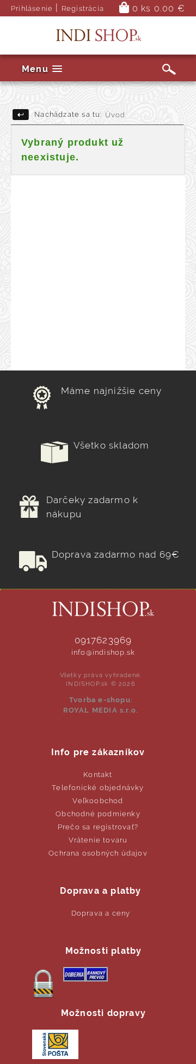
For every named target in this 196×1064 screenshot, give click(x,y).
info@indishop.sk (103, 652)
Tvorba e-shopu (100, 700)
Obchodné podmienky (98, 814)
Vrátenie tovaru (98, 840)
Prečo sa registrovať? (98, 827)
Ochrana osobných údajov (98, 853)
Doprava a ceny (101, 913)
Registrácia (83, 8)
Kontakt (97, 774)
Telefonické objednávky (98, 788)
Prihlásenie (32, 8)
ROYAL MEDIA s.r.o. (101, 710)
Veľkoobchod (97, 801)
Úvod (115, 115)
